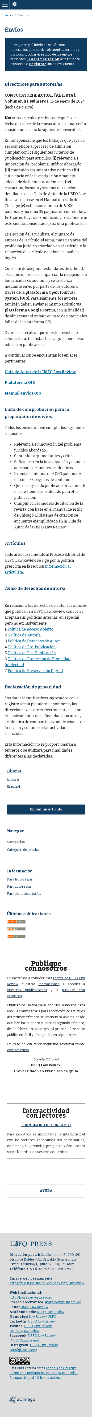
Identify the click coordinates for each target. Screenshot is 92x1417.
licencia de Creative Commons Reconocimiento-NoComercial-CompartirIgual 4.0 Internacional (43, 1373)
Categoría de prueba (23, 850)
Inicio (9, 15)
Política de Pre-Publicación (32, 647)
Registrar (37, 64)
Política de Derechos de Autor (34, 641)
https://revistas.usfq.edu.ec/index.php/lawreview (46, 1283)
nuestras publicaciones (27, 990)
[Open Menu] (4, 4)
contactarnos (18, 1050)
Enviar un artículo (46, 809)
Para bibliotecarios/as (24, 894)
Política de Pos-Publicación (32, 653)
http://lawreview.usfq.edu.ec (31, 1297)
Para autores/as (19, 887)
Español (13, 787)
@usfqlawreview (23, 1350)
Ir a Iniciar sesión (43, 59)
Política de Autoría (24, 635)
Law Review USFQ (42, 1317)
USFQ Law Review (34, 1307)
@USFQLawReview (24, 1331)
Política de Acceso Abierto (30, 629)
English (13, 779)
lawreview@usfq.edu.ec (63, 1302)
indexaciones (48, 984)
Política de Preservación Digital (35, 670)
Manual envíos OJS (23, 393)
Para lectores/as (20, 879)
